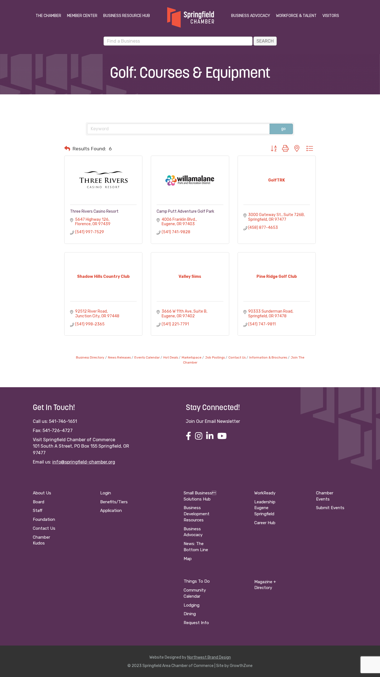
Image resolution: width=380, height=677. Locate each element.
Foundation (44, 519)
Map (188, 558)
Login (105, 493)
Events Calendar (147, 357)
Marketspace (191, 357)
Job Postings (215, 357)
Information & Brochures (268, 357)
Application (111, 510)
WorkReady (264, 493)
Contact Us (237, 357)
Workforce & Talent (296, 15)
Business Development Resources (196, 514)
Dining (190, 613)
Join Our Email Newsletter (213, 421)
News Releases (119, 357)
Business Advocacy (250, 15)
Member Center (82, 15)
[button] (67, 148)
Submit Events (330, 507)
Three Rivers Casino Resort (94, 211)
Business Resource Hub (126, 15)
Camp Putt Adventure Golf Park (185, 211)
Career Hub (264, 522)
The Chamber (48, 15)
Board (38, 501)
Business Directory (90, 357)
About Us (42, 493)
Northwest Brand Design (209, 657)
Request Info (196, 622)
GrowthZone (241, 665)
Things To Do (197, 581)
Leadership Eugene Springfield (264, 508)
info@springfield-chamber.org (83, 462)
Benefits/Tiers (114, 501)
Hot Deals (170, 357)
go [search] (283, 128)
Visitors (330, 15)
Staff (37, 510)
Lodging (191, 605)
